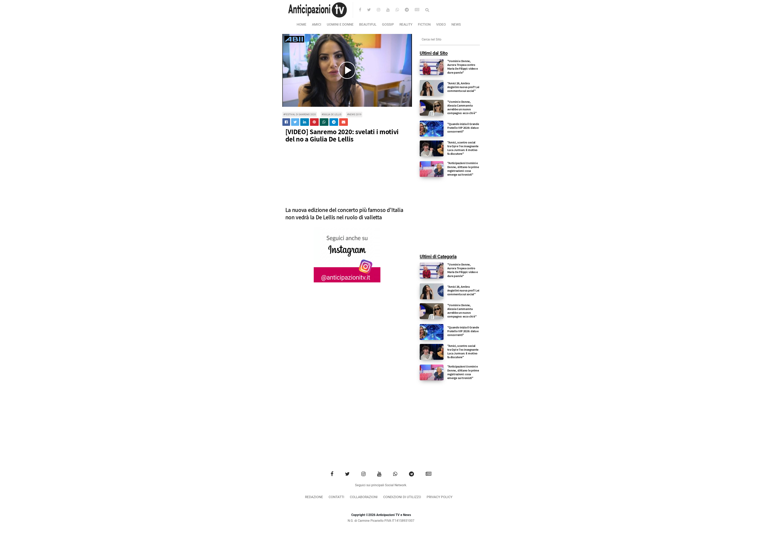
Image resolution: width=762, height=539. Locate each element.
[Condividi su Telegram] (333, 122)
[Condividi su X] (295, 122)
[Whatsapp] (399, 10)
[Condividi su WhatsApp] (324, 122)
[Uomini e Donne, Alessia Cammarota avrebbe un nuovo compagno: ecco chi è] (432, 107)
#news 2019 (354, 114)
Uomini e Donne (340, 24)
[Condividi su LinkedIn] (304, 122)
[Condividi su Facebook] (286, 122)
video (441, 24)
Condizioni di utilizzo (402, 497)
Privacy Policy (439, 497)
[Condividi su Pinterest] (314, 122)
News (456, 24)
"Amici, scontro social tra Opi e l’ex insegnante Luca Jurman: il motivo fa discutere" (463, 148)
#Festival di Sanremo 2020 (299, 114)
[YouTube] (390, 10)
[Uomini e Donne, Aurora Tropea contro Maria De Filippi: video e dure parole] (432, 67)
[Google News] (419, 10)
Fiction (424, 24)
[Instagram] (381, 10)
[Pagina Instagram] (347, 254)
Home (301, 24)
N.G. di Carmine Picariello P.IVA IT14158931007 (381, 520)
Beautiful (367, 24)
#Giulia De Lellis (331, 114)
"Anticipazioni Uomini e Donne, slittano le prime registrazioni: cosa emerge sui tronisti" (463, 169)
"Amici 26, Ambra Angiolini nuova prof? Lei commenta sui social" (463, 87)
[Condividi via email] (343, 122)
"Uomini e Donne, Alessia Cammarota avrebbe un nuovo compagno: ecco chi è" (462, 107)
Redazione (314, 497)
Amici (316, 24)
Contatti (336, 497)
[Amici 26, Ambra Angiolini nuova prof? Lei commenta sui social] (432, 87)
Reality (405, 24)
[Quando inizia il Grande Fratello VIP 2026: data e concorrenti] (432, 128)
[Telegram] (409, 10)
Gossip (388, 24)
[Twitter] (371, 10)
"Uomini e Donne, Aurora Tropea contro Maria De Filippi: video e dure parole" (462, 67)
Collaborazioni (364, 497)
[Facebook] (362, 10)
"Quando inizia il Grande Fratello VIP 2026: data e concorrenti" (463, 128)
